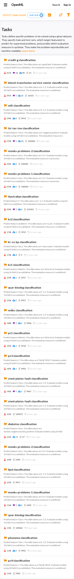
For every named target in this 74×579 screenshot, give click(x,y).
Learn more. (28, 50)
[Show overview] (49, 15)
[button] (35, 15)
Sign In (67, 4)
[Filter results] (68, 15)
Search (56, 4)
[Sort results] (60, 15)
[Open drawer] (5, 5)
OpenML (17, 5)
